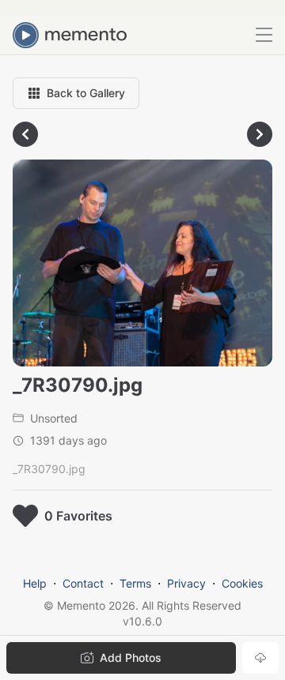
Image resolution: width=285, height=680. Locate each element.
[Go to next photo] (259, 134)
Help (35, 583)
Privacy (186, 583)
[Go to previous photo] (25, 134)
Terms (135, 583)
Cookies (242, 583)
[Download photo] (260, 658)
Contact (83, 583)
